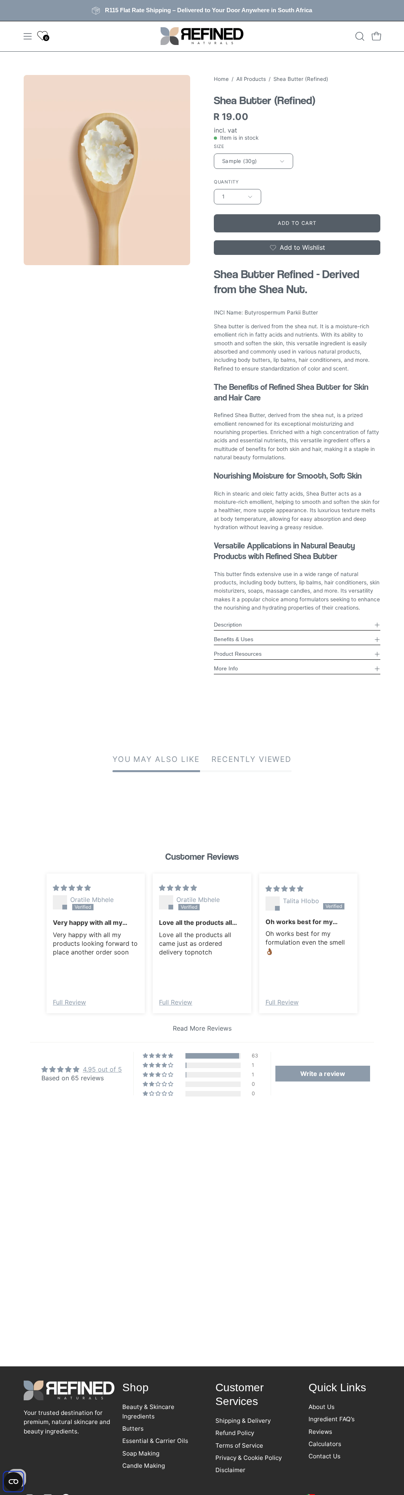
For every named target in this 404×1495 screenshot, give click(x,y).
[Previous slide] (35, 955)
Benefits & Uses (233, 639)
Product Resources (238, 654)
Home (221, 79)
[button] (359, 36)
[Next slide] (369, 955)
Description (228, 625)
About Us (322, 1407)
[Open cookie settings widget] (13, 1481)
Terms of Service (239, 1445)
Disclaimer (230, 1470)
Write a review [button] (322, 1074)
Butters (133, 1428)
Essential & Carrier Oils (155, 1440)
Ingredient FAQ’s (332, 1419)
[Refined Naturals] (202, 36)
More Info (226, 669)
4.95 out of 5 (102, 1069)
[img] (72, 888)
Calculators (325, 1444)
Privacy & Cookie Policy (248, 1457)
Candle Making (143, 1465)
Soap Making (140, 1453)
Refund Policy (234, 1433)
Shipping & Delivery (243, 1420)
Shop (135, 1387)
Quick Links (337, 1387)
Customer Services (239, 1394)
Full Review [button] (69, 1002)
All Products (251, 79)
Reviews (320, 1431)
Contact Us (324, 1456)
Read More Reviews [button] (202, 1028)
